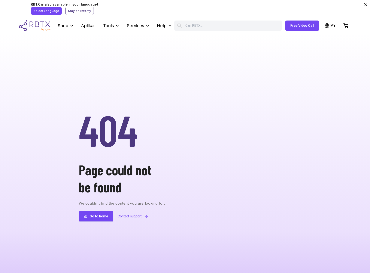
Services (135, 25)
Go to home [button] (99, 216)
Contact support (130, 216)
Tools (108, 25)
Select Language (46, 11)
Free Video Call (302, 26)
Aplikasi (88, 25)
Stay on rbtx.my (79, 11)
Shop (63, 25)
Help (162, 25)
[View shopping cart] (346, 26)
